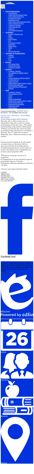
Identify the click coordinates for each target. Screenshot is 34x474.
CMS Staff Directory (14, 27)
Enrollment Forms (13, 20)
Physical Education (14, 51)
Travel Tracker (12, 108)
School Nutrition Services (16, 23)
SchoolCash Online (14, 66)
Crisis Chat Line (13, 81)
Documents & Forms (14, 18)
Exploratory (11, 44)
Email (10, 97)
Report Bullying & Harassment (17, 87)
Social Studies (12, 39)
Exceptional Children (14, 43)
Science (10, 37)
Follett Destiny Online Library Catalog (19, 83)
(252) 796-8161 (10, 179)
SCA (9, 58)
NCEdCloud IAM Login (15, 85)
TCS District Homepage (15, 30)
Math (9, 36)
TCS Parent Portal (13, 64)
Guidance (11, 57)
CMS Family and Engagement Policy (19, 22)
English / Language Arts (15, 34)
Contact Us (11, 29)
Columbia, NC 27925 (7, 176)
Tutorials (11, 88)
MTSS (10, 48)
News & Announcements (8, 111)
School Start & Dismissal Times (17, 15)
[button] (13, 11)
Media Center (12, 46)
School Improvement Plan (16, 17)
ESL (9, 41)
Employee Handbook (14, 99)
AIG (9, 50)
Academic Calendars (14, 25)
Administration (12, 13)
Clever (10, 76)
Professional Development (16, 104)
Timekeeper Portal (13, 106)
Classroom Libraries (14, 67)
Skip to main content (7, 1)
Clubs (10, 60)
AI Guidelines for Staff (15, 94)
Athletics (11, 55)
